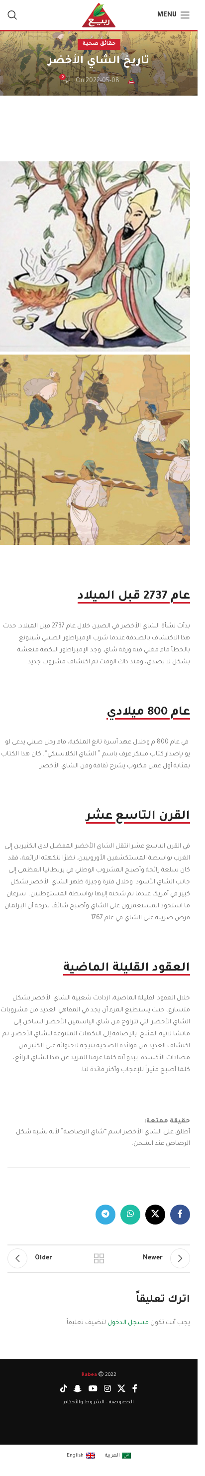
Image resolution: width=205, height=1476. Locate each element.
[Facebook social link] (180, 1215)
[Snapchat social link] (78, 1389)
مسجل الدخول (128, 1323)
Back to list (98, 1258)
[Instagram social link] (107, 1389)
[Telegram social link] (105, 1215)
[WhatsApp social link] (130, 1215)
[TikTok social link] (63, 1389)
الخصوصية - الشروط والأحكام (99, 1402)
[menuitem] (118, 1456)
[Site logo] (99, 15)
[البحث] (12, 15)
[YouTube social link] (93, 1389)
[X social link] (155, 1215)
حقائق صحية (99, 44)
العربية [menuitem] (112, 1456)
